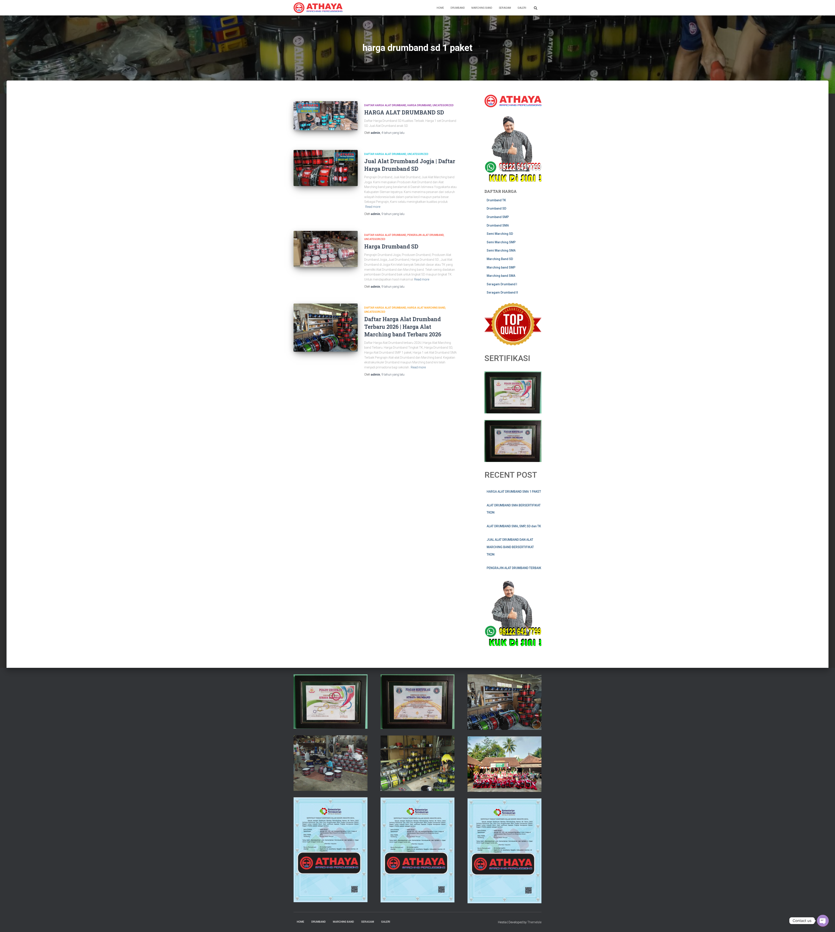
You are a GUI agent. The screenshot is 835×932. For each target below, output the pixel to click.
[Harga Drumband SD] (326, 249)
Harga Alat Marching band (426, 307)
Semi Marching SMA (501, 250)
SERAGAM (505, 7)
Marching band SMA (501, 275)
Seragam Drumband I (502, 284)
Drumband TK (496, 200)
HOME (440, 7)
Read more (372, 206)
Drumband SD (496, 208)
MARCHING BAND (481, 7)
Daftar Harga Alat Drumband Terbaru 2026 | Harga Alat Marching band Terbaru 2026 (402, 327)
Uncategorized (443, 105)
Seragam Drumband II (502, 292)
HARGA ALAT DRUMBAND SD (404, 112)
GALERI (522, 7)
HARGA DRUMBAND (419, 105)
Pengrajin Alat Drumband (425, 235)
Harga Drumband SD (391, 246)
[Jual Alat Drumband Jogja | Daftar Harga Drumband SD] (326, 168)
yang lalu (392, 132)
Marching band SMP (501, 267)
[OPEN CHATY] (823, 921)
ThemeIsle (534, 922)
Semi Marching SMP (501, 242)
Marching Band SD (500, 259)
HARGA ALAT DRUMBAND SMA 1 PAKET (514, 491)
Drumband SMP (498, 217)
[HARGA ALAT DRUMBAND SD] (326, 115)
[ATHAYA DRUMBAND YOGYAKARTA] (318, 7)
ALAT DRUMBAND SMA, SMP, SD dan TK (514, 526)
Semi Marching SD (500, 233)
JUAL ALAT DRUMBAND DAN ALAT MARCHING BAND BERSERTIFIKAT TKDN (510, 547)
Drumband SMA (498, 225)
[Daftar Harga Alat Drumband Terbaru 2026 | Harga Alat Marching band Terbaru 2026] (326, 328)
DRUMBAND (458, 7)
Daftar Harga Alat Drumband (385, 105)
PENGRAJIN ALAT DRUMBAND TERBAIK (514, 568)
